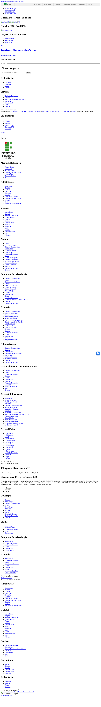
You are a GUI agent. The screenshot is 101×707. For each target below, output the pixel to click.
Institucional (8, 398)
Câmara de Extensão (11, 332)
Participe (57, 4)
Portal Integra (10, 446)
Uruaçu (7, 233)
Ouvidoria (8, 101)
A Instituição (65, 111)
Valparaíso (8, 235)
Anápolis (7, 214)
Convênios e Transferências (13, 405)
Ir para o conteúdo (11, 8)
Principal (30, 111)
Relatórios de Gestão (11, 421)
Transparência (9, 103)
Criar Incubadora (10, 324)
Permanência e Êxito (11, 259)
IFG (58, 111)
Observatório (10, 451)
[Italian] (13, 22)
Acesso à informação (70, 4)
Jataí (6, 228)
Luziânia (7, 230)
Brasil (9, 4)
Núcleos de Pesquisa (11, 545)
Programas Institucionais (12, 282)
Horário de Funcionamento (13, 204)
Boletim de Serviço (11, 419)
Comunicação (9, 97)
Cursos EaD (8, 169)
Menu (3, 132)
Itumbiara (8, 226)
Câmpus (7, 189)
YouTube (7, 687)
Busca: (4, 72)
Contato (7, 106)
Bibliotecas (9, 435)
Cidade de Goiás (10, 217)
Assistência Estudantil (49, 111)
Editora (8, 449)
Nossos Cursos (9, 167)
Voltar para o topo (6, 578)
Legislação (82, 4)
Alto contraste (9, 40)
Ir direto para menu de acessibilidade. (12, 1)
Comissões (8, 193)
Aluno (7, 120)
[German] (10, 22)
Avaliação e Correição (12, 425)
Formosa (7, 219)
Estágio (7, 562)
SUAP (7, 105)
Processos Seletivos (11, 245)
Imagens (8, 456)
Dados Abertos (9, 418)
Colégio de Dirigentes (11, 196)
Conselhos (8, 191)
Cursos (7, 243)
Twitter (7, 685)
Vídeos (8, 458)
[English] (5, 22)
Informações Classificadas (13, 412)
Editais (7, 256)
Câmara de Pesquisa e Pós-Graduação (16, 299)
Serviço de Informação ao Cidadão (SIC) (17, 414)
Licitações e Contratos (12, 409)
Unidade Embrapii (10, 289)
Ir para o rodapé (10, 13)
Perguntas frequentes (11, 96)
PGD (6, 177)
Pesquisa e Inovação (11, 285)
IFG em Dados (9, 170)
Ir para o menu (10, 10)
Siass (6, 388)
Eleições (73, 111)
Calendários (9, 433)
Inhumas (23, 111)
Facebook (8, 681)
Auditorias (8, 404)
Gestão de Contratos (11, 357)
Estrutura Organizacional (12, 247)
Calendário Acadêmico (12, 257)
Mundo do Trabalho (12, 453)
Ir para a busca (10, 12)
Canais (90, 4)
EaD (7, 437)
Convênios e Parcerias (12, 564)
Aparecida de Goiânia (11, 215)
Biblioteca (8, 509)
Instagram (8, 683)
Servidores (8, 411)
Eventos (7, 292)
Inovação (9, 444)
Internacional (10, 438)
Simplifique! (37, 4)
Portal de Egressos (10, 327)
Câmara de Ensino (10, 250)
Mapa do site (9, 42)
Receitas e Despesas (11, 358)
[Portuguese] (2, 22)
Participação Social (11, 402)
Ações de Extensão (11, 318)
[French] (8, 22)
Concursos (8, 129)
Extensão (38, 111)
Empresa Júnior (9, 325)
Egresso (7, 122)
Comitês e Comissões (11, 298)
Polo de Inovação (10, 287)
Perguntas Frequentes (11, 268)
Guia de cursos (9, 125)
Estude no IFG (9, 127)
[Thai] (18, 22)
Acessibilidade (9, 39)
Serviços (7, 266)
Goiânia (7, 221)
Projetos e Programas (11, 254)
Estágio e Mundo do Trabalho (14, 322)
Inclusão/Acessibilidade (12, 261)
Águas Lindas (9, 212)
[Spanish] (16, 22)
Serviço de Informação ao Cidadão (15, 99)
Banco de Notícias (10, 176)
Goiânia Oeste (9, 223)
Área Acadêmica (10, 528)
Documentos (9, 249)
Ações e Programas (11, 400)
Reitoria (7, 188)
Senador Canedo (10, 231)
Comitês (7, 195)
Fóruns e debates (10, 252)
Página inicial (15, 111)
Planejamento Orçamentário (13, 353)
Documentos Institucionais (13, 172)
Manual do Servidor (11, 386)
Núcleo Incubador (10, 573)
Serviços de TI (10, 442)
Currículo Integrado (11, 263)
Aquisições (8, 355)
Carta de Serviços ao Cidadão (14, 423)
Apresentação (9, 186)
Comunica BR (48, 4)
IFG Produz (9, 447)
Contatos (7, 202)
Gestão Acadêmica (10, 264)
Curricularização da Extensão (14, 320)
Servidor (7, 123)
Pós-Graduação (9, 291)
